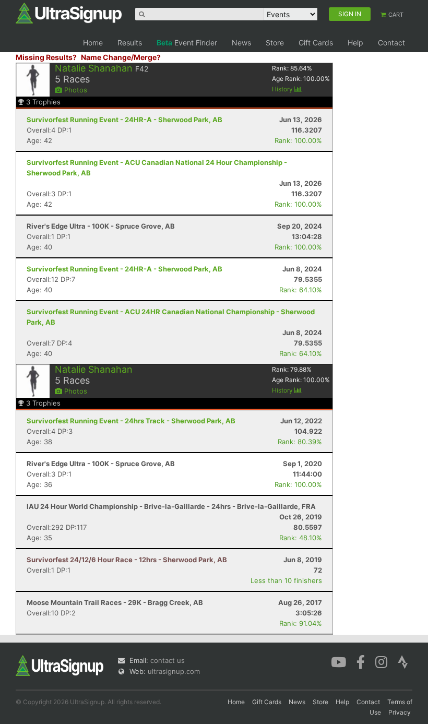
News (241, 42)
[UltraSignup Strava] (403, 661)
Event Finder (187, 42)
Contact (391, 42)
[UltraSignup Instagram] (381, 661)
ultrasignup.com (174, 671)
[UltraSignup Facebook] (360, 661)
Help (355, 42)
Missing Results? (46, 57)
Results (129, 42)
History (283, 89)
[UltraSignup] (69, 12)
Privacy (399, 712)
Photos (74, 90)
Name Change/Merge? (121, 57)
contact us (167, 660)
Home (93, 42)
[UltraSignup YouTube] (338, 661)
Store (275, 42)
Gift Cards (316, 42)
